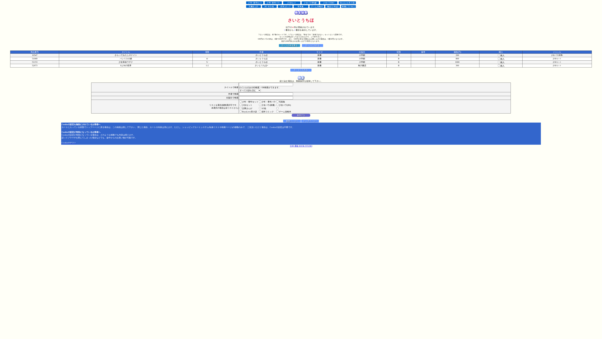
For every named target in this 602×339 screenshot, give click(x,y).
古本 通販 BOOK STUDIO (301, 146)
